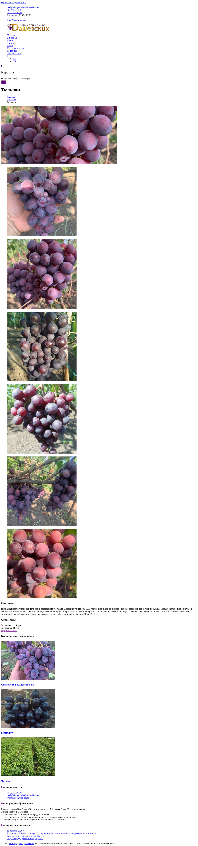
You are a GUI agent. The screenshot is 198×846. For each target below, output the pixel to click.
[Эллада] (28, 775)
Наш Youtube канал (16, 20)
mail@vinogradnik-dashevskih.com (23, 7)
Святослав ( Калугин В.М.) (18, 684)
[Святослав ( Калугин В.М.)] (28, 679)
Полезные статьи (15, 48)
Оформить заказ (9, 630)
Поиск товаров (8, 78)
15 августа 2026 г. (15, 830)
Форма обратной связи (18, 798)
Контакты (12, 51)
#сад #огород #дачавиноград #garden (25, 838)
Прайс (10, 45)
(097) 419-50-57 (14, 12)
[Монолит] (28, 727)
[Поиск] (3, 82)
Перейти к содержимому (13, 2)
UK (14, 61)
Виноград (12, 38)
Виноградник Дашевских (21, 843)
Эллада (6, 781)
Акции (10, 43)
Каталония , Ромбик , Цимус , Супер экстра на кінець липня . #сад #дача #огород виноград (52, 833)
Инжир (10, 40)
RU (8, 56)
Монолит (7, 732)
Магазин (11, 35)
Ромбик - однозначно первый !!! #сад (25, 836)
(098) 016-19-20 (14, 10)
